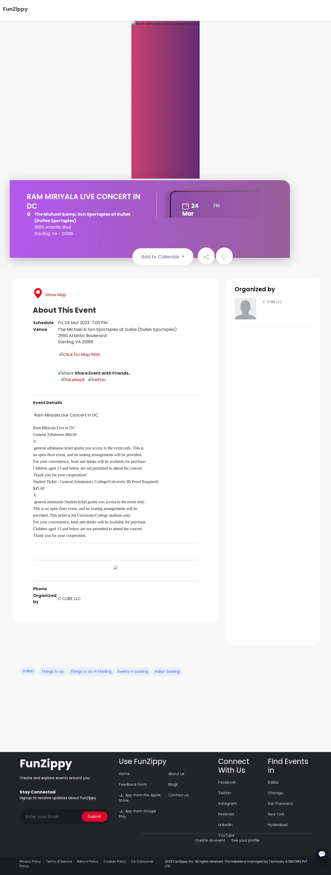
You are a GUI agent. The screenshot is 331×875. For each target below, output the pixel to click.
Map (95, 354)
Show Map (55, 295)
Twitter (224, 793)
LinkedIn (225, 824)
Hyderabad (278, 824)
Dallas (273, 782)
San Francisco (280, 803)
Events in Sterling (133, 671)
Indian (28, 671)
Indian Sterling (167, 671)
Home (124, 773)
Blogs (173, 784)
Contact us (178, 795)
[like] (224, 255)
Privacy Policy (30, 861)
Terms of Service (59, 861)
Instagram (227, 803)
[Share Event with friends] (206, 255)
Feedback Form (133, 784)
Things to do (53, 671)
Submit (94, 816)
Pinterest (226, 814)
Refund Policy (87, 861)
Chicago (275, 793)
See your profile (245, 840)
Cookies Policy (114, 861)
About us (176, 773)
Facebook (227, 782)
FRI (217, 205)
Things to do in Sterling (90, 671)
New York (276, 814)
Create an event (210, 840)
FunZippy (15, 9)
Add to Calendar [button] (161, 256)
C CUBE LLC (272, 301)
